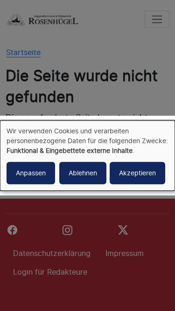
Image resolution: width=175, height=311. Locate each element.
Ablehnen (83, 173)
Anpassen (31, 173)
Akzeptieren (137, 173)
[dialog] (87, 155)
